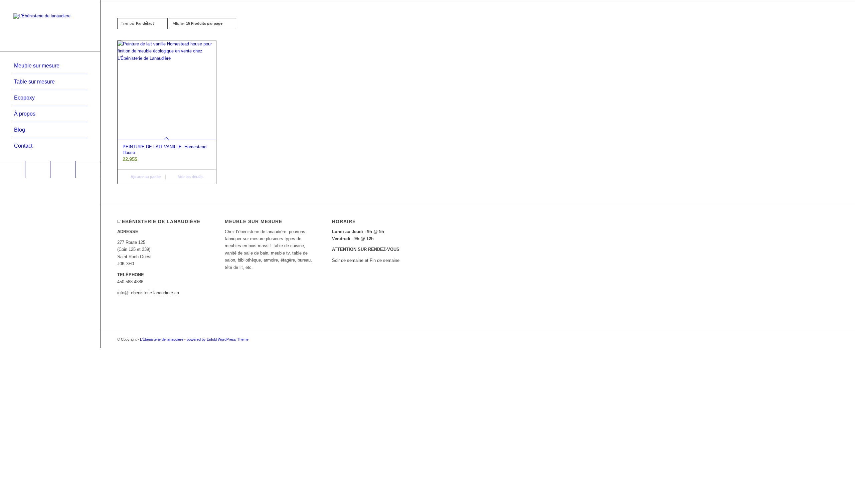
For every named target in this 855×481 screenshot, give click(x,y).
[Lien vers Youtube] (87, 169)
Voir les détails (190, 177)
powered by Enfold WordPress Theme (217, 339)
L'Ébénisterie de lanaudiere (161, 339)
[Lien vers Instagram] (37, 169)
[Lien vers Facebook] (12, 169)
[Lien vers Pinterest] (62, 169)
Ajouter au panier (145, 177)
